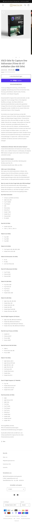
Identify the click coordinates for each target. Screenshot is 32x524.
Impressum (17, 520)
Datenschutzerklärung (7, 518)
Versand (2, 71)
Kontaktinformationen (25, 518)
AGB (14, 518)
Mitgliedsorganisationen (9, 460)
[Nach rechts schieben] (19, 57)
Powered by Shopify (16, 516)
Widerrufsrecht (24, 516)
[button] (3, 5)
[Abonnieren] (23, 489)
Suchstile (5, 467)
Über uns (5, 457)
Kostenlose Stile (7, 464)
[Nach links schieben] (12, 57)
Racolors (10, 516)
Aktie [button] (4, 441)
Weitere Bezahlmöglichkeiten (16, 84)
